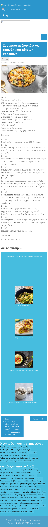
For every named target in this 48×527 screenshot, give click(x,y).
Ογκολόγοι (22, 452)
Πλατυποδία (19, 498)
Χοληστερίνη (34, 509)
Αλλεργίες (34, 470)
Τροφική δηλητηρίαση (27, 506)
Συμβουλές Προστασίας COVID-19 (30, 503)
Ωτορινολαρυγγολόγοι (26, 461)
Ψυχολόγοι (13, 461)
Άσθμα (38, 473)
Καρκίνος (37, 489)
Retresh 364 (38, 419)
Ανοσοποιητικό (21, 473)
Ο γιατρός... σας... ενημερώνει (20, 5)
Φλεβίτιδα (24, 509)
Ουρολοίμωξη (20, 495)
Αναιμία (11, 473)
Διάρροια (21, 481)
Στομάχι (14, 503)
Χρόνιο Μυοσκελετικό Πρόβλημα (23, 511)
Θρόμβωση (32, 486)
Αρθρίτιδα (30, 473)
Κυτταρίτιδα (25, 492)
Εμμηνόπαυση (13, 484)
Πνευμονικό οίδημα (31, 498)
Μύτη (44, 492)
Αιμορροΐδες (14, 470)
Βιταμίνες (15, 475)
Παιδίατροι (23, 458)
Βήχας (8, 475)
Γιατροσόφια (29, 478)
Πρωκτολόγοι (33, 458)
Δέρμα (7, 481)
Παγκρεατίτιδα (31, 495)
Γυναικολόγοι (15, 447)
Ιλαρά (25, 489)
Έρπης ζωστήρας (25, 484)
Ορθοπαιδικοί (32, 452)
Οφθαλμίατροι (23, 455)
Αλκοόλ (27, 470)
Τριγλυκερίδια (14, 506)
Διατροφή (5, 59)
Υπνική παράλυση (14, 509)
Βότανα (21, 475)
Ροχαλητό (42, 498)
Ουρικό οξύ (10, 495)
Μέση (39, 492)
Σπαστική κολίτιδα (36, 500)
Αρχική (9, 520)
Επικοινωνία (35, 520)
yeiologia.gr (35, 523)
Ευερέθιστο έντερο (38, 484)
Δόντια (28, 481)
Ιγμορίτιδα (18, 489)
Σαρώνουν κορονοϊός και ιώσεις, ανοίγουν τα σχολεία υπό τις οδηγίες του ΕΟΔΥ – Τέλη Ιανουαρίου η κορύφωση (13, 427)
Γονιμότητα (39, 478)
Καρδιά (30, 489)
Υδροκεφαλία (40, 506)
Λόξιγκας (33, 492)
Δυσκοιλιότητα (37, 481)
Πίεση (12, 498)
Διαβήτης (14, 481)
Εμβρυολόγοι (25, 450)
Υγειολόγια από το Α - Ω (20, 9)
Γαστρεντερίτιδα (31, 475)
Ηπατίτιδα (23, 486)
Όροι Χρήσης (20, 520)
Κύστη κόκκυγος (14, 492)
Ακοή (22, 470)
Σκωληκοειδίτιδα (23, 500)
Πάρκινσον (40, 495)
